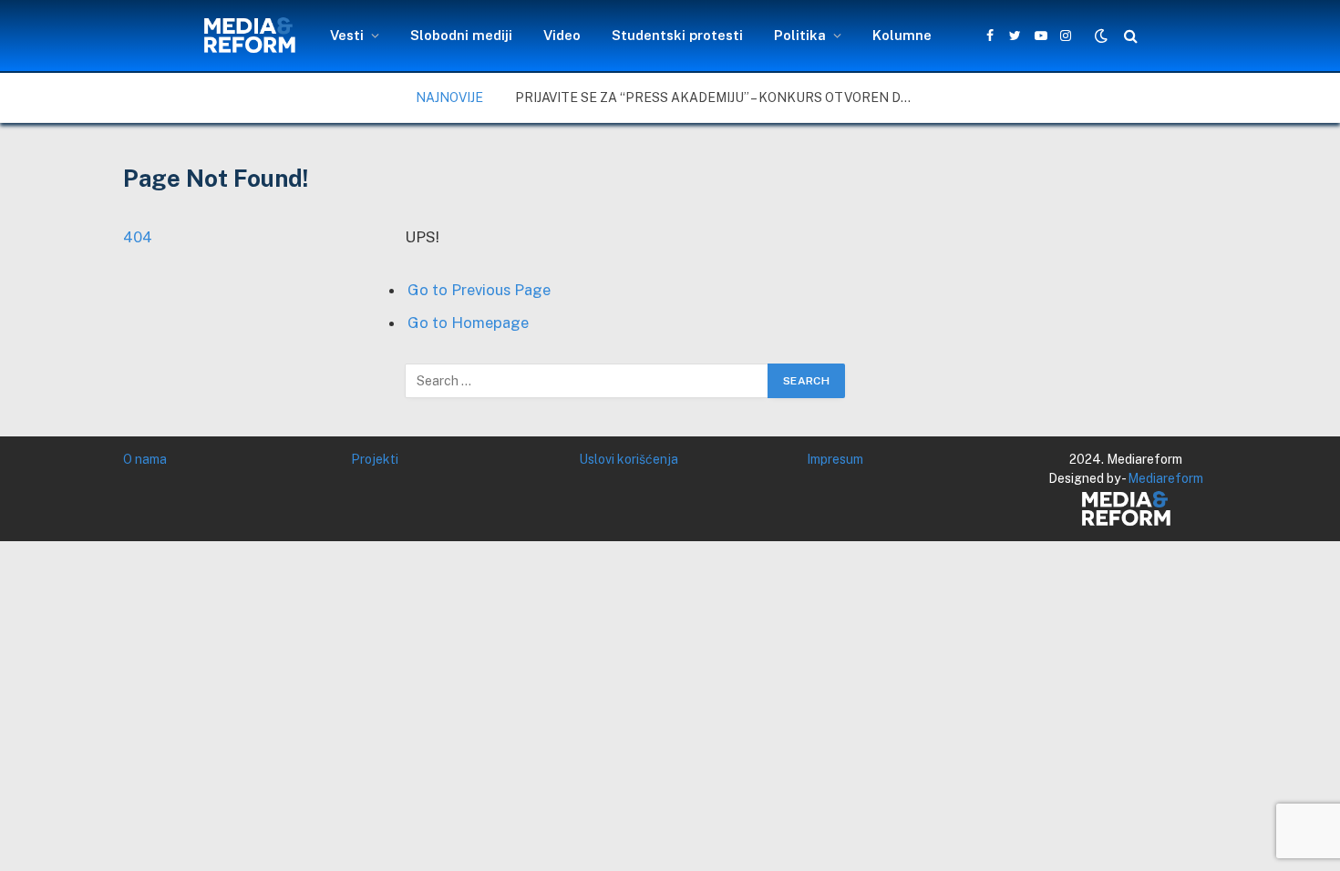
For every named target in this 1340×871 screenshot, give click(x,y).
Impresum (835, 459)
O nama (145, 459)
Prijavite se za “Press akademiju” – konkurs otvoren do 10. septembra (720, 97)
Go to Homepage (468, 322)
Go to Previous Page (479, 290)
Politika (800, 35)
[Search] (1129, 35)
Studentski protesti (677, 35)
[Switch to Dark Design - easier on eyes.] (1101, 35)
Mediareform (1165, 478)
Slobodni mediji (461, 35)
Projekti (374, 459)
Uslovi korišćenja (628, 459)
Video (562, 35)
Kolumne (902, 35)
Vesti (347, 35)
